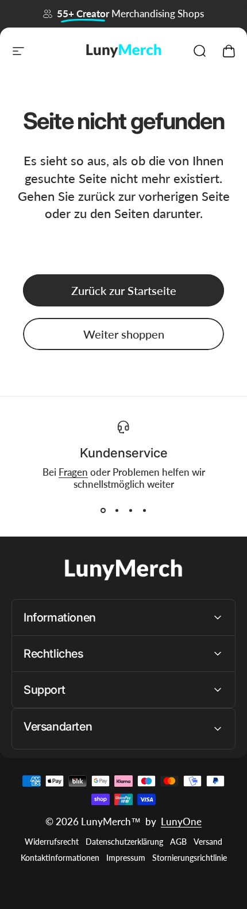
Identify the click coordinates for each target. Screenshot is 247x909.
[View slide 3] (130, 511)
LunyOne (181, 821)
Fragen (73, 472)
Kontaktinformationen (60, 858)
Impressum (125, 858)
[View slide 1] (103, 511)
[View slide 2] (117, 511)
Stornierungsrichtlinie (189, 858)
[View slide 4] (144, 511)
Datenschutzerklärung (124, 841)
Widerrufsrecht (52, 841)
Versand (208, 841)
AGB (178, 841)
